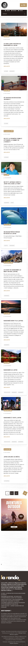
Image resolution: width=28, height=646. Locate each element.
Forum (24, 633)
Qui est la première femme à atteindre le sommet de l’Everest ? (13, 140)
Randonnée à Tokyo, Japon (12, 417)
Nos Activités (7, 392)
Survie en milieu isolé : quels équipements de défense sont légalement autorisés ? (12, 600)
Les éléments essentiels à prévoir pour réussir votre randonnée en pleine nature (13, 603)
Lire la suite (14, 66)
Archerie (16, 643)
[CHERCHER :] (14, 14)
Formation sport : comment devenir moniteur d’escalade (12, 606)
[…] (12, 590)
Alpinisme (6, 157)
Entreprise (6, 480)
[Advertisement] (14, 549)
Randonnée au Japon (10, 370)
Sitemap (20, 633)
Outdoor (6, 71)
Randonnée (12, 71)
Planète (6, 245)
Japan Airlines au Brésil (12, 457)
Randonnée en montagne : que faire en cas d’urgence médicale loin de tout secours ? (11, 597)
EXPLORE (12, 589)
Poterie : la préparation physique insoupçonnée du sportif (13, 594)
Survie (12, 202)
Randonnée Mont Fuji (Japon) (13, 320)
